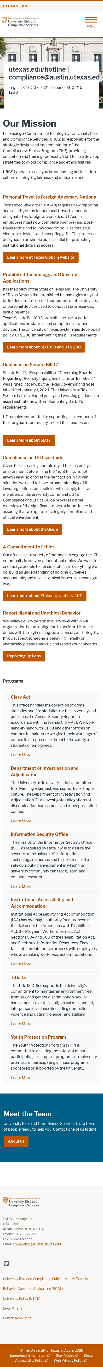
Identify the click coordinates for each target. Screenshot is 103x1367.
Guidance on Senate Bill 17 (30, 364)
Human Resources (17, 1318)
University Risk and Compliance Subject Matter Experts (45, 1279)
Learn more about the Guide (32, 529)
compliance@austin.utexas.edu (37, 1244)
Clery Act (20, 697)
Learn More (21, 755)
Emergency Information (28, 1356)
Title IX (18, 977)
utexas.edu (15, 6)
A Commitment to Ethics (28, 547)
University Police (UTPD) (21, 1299)
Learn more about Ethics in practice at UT (44, 595)
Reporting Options (24, 656)
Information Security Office (39, 834)
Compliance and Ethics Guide (33, 457)
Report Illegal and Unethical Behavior (41, 613)
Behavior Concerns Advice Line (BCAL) (33, 1289)
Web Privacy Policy (68, 1361)
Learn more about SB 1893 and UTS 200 (44, 347)
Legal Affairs (12, 1308)
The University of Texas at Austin (49, 1351)
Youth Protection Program (38, 1037)
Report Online (21, 99)
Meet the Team (28, 1114)
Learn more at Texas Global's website (40, 257)
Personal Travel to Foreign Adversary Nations (49, 197)
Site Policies (65, 1356)
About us (16, 1141)
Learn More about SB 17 (29, 440)
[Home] (20, 21)
